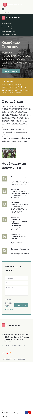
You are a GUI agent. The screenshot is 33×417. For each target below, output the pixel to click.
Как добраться (6, 23)
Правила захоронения (8, 34)
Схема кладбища (6, 26)
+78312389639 (6, 12)
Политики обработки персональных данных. (9, 309)
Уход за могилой (6, 29)
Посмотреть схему (10, 71)
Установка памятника (8, 31)
